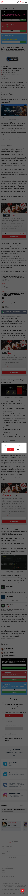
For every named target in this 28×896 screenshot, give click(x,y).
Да (10, 449)
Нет (18, 449)
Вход (22, 2)
